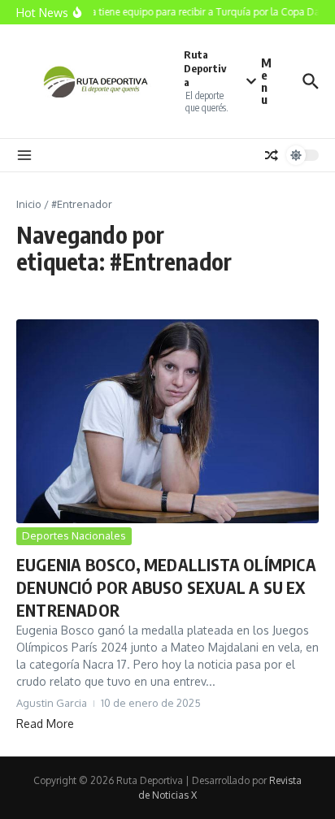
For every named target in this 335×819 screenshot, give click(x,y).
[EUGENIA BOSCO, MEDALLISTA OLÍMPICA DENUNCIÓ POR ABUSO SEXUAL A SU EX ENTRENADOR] (167, 421)
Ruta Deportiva (205, 68)
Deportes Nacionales (74, 535)
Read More (45, 723)
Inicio (28, 203)
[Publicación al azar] (271, 155)
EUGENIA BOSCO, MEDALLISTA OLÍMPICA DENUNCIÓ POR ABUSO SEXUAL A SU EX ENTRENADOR (166, 587)
